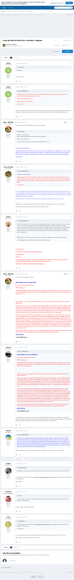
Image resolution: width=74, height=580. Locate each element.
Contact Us (40, 576)
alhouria (8, 347)
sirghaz (8, 463)
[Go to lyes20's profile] (8, 224)
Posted (21, 63)
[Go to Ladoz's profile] (8, 524)
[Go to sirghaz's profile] (8, 471)
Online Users (22, 11)
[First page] (3, 58)
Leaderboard (30, 11)
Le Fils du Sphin (8, 167)
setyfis (8, 63)
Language (33, 576)
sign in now (34, 555)
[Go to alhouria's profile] (8, 354)
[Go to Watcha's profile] (8, 438)
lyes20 (8, 217)
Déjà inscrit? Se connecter (57, 3)
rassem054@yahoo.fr (21, 337)
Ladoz (8, 517)
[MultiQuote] (16, 81)
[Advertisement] (18, 28)
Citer (20, 81)
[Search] (71, 7)
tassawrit (8, 491)
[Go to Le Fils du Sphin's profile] (8, 174)
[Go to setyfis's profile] (8, 70)
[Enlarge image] (33, 507)
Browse (4, 7)
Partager (57, 45)
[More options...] (70, 63)
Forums (3, 11)
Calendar (10, 11)
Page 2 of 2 (16, 57)
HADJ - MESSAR (12, 44)
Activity (10, 7)
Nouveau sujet (56, 51)
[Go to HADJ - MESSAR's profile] (4, 45)
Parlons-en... (20, 46)
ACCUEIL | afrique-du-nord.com (41, 477)
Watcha (8, 430)
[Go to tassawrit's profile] (8, 499)
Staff (15, 11)
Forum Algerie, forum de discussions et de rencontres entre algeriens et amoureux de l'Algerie (23, 3)
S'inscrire (69, 2)
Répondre (67, 51)
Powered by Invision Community (37, 577)
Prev (6, 57)
